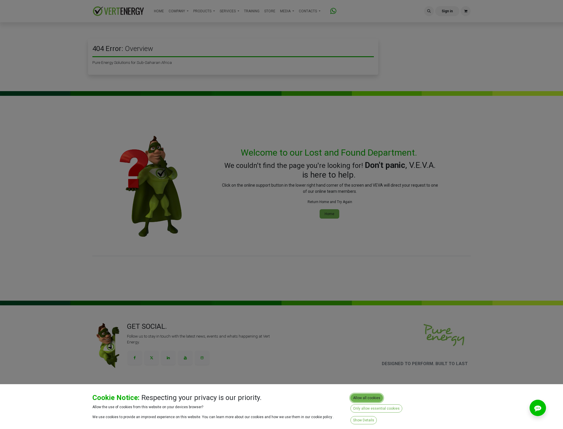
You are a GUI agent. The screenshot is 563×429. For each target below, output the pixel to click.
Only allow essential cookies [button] (376, 408)
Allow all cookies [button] (366, 398)
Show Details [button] (363, 420)
